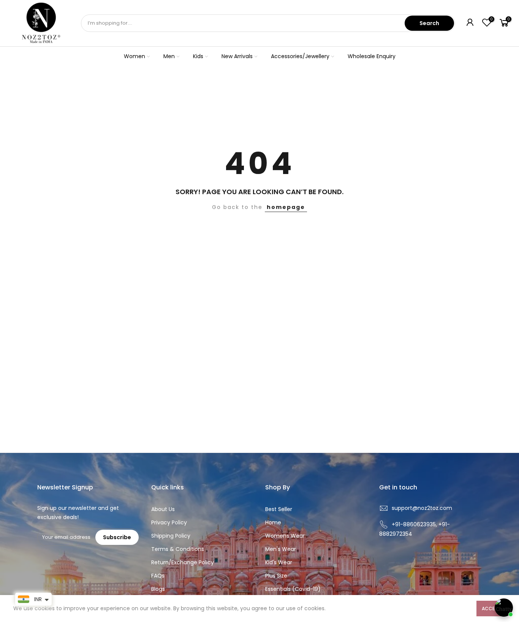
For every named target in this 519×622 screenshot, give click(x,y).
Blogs (158, 589)
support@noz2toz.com (422, 508)
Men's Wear (280, 549)
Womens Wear (285, 536)
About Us (163, 509)
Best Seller (278, 509)
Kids (198, 56)
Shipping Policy (170, 536)
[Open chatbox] (504, 607)
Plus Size (276, 575)
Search (429, 23)
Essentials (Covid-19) (293, 589)
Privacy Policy (169, 522)
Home (273, 522)
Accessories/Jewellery (300, 56)
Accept (491, 608)
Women (134, 56)
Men (169, 56)
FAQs (158, 575)
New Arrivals (237, 56)
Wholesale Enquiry (372, 56)
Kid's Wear (278, 562)
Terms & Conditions (177, 549)
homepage (286, 207)
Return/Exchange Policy (182, 562)
